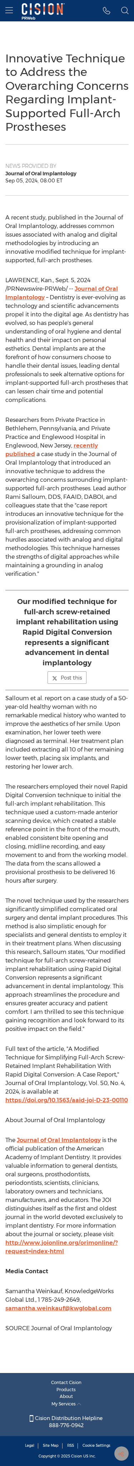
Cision (76, 1456)
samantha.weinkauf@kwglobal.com (58, 1308)
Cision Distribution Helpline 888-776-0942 (68, 1422)
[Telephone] (107, 10)
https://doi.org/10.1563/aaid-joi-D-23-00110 (66, 1100)
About (66, 1396)
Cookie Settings (96, 1445)
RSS (70, 1445)
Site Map (51, 1445)
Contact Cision (66, 1382)
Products (66, 1389)
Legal (29, 1445)
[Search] (125, 10)
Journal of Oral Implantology (59, 1140)
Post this (71, 678)
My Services (64, 1403)
